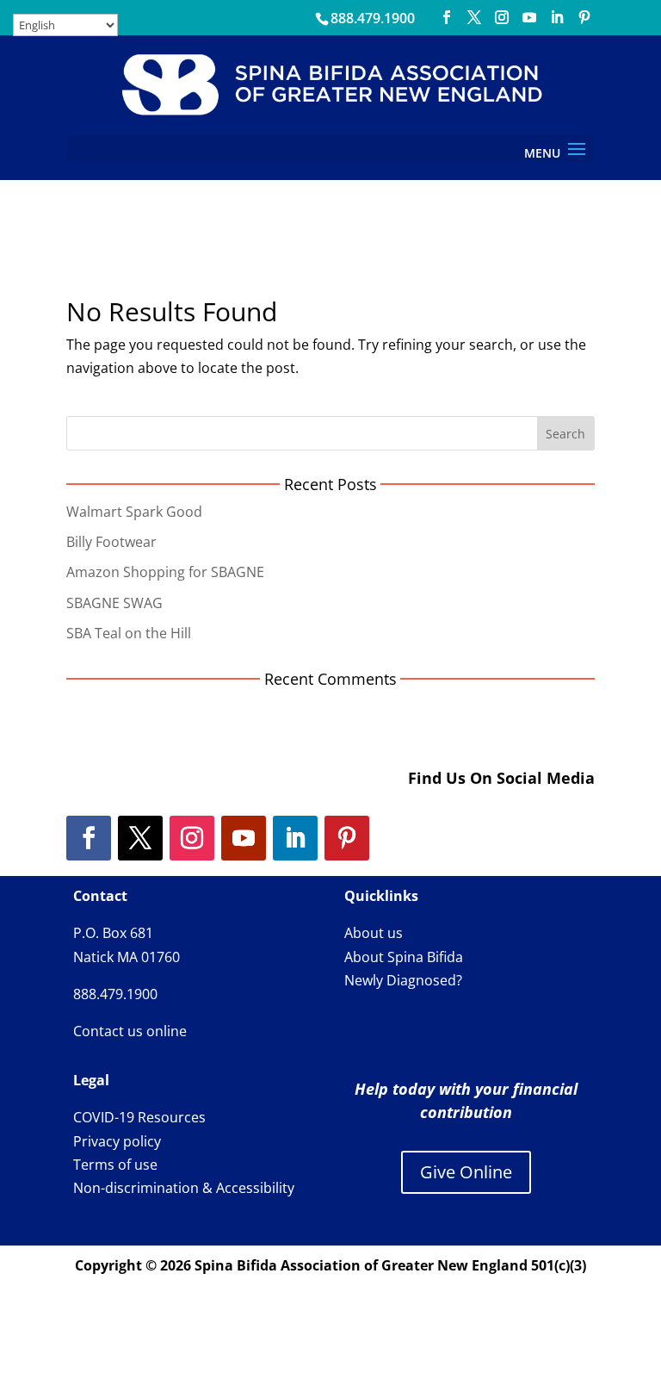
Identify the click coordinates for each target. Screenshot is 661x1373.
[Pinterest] (584, 17)
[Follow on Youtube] (243, 838)
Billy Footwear (111, 541)
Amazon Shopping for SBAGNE (165, 571)
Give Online (466, 1172)
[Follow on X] (140, 838)
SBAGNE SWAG (114, 602)
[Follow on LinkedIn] (295, 838)
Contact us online (130, 1031)
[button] (576, 150)
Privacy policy (117, 1141)
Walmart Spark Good (134, 511)
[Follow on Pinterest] (346, 838)
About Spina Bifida (403, 956)
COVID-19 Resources (139, 1117)
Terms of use (115, 1164)
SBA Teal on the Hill (128, 633)
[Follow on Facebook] (88, 838)
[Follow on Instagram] (192, 838)
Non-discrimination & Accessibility (183, 1187)
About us (373, 932)
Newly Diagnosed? (403, 980)
